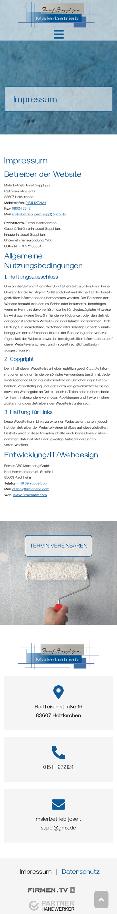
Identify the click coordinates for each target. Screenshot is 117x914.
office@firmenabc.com (30, 490)
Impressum (36, 873)
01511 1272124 (36, 203)
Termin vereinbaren (58, 546)
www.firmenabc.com (30, 496)
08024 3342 (21, 209)
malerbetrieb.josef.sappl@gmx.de (39, 215)
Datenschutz (81, 873)
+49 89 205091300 (32, 484)
